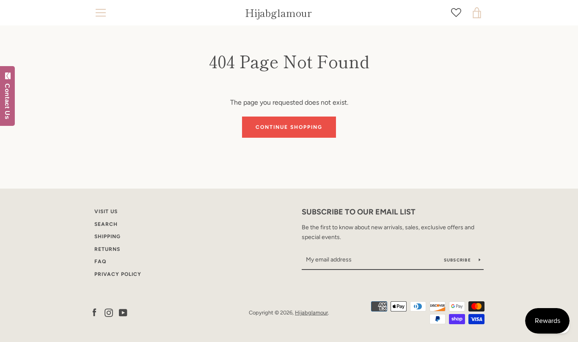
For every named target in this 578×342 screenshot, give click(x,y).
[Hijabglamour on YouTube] (123, 312)
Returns (107, 249)
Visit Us (106, 211)
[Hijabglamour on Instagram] (109, 312)
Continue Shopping (289, 127)
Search (106, 224)
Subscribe (458, 260)
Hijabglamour (278, 13)
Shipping (107, 236)
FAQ (100, 261)
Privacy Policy (117, 274)
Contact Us (7, 100)
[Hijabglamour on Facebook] (94, 312)
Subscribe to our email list (359, 212)
